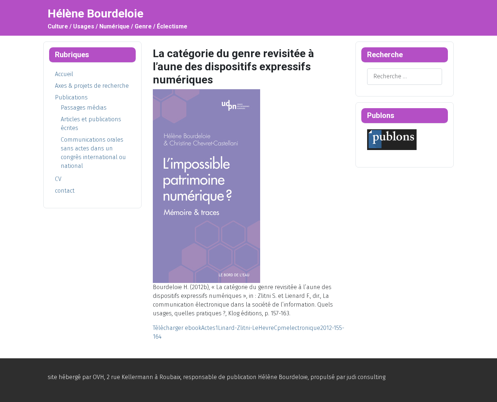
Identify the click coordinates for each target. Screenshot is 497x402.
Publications (71, 97)
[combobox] (404, 76)
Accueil (64, 74)
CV (58, 179)
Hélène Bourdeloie (283, 377)
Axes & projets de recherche (92, 85)
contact (65, 190)
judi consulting (366, 377)
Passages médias (84, 107)
